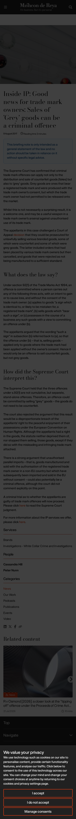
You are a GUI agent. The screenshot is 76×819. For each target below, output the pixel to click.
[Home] (38, 7)
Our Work (9, 594)
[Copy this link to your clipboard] (20, 626)
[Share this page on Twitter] (10, 626)
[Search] (70, 7)
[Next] (71, 679)
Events (7, 613)
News (7, 588)
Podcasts (9, 600)
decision (19, 234)
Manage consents (38, 811)
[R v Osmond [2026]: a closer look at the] (38, 671)
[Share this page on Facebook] (15, 626)
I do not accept (38, 802)
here (22, 505)
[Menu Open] (5, 7)
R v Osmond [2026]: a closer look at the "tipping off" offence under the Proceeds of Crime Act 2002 (37, 705)
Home (3, 18)
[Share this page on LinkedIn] (5, 626)
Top (6, 722)
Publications (11, 606)
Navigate (10, 735)
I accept (38, 793)
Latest (14, 18)
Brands (7, 540)
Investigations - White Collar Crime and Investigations (37, 546)
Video (7, 618)
